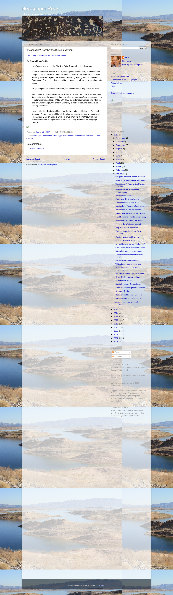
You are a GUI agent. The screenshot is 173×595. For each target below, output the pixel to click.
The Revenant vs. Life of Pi (127, 203)
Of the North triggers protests (127, 277)
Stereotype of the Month (63, 136)
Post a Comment (37, 149)
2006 (116, 342)
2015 (116, 309)
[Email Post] (56, 132)
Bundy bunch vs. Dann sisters (128, 284)
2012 (116, 320)
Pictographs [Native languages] (124, 80)
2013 (116, 317)
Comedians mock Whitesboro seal (130, 248)
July (118, 152)
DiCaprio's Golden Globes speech (129, 273)
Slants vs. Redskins (123, 291)
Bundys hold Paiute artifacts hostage (131, 206)
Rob (38, 132)
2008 (116, 335)
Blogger (102, 585)
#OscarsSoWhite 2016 (125, 240)
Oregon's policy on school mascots (130, 177)
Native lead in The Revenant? (128, 210)
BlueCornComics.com (120, 77)
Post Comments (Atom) (48, 165)
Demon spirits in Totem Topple (128, 298)
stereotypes (80, 136)
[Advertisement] (128, 438)
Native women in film (124, 195)
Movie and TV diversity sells (127, 199)
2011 (116, 324)
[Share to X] (66, 132)
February (120, 170)
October (119, 142)
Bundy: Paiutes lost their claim (128, 237)
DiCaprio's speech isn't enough (128, 251)
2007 (116, 338)
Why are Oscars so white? (126, 228)
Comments (119, 357)
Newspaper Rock (40, 8)
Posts (116, 352)
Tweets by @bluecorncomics (123, 93)
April (118, 163)
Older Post (98, 159)
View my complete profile (133, 65)
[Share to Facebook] (68, 132)
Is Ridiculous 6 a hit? (124, 281)
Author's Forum (117, 83)
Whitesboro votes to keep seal (128, 264)
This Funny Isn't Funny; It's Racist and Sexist (46, 56)
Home (66, 159)
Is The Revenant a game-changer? (130, 244)
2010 (116, 327)
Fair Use (114, 393)
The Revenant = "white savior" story (130, 217)
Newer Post (33, 159)
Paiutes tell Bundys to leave (127, 261)
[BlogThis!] (63, 132)
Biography (126, 61)
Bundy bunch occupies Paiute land (130, 288)
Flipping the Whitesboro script (128, 224)
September (121, 145)
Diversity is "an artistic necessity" (129, 220)
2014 (116, 313)
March (119, 167)
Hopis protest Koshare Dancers (128, 295)
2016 (116, 135)
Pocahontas (47, 136)
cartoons (37, 136)
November (120, 138)
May (118, 159)
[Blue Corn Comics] (119, 125)
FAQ (113, 86)
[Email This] (61, 132)
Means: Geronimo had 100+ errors (130, 213)
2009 (116, 331)
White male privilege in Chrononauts (130, 180)
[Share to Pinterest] (71, 132)
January (119, 174)
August (119, 149)
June (118, 156)
